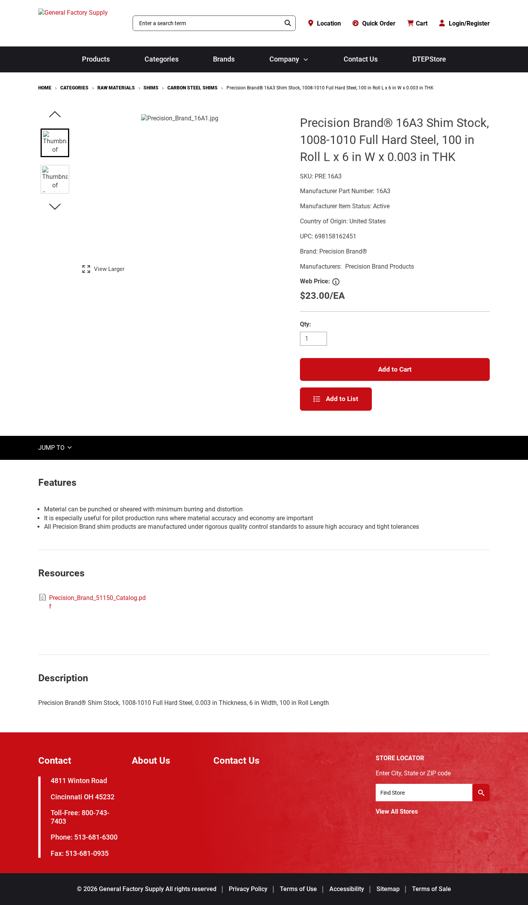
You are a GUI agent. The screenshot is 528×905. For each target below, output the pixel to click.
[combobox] (207, 23)
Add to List (342, 399)
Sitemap (388, 889)
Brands (224, 59)
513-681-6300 (96, 837)
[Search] (288, 23)
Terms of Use (298, 889)
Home (44, 88)
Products (96, 59)
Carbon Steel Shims (192, 88)
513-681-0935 (87, 853)
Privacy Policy (248, 889)
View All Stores (397, 811)
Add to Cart (395, 369)
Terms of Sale (431, 889)
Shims (150, 88)
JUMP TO (52, 447)
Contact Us (361, 59)
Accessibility (346, 889)
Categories (162, 59)
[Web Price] (336, 282)
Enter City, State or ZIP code (413, 773)
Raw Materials (116, 88)
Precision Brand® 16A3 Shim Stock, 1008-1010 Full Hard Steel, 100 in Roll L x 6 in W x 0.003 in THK (330, 88)
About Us (151, 760)
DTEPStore (429, 59)
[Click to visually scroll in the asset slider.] (55, 114)
